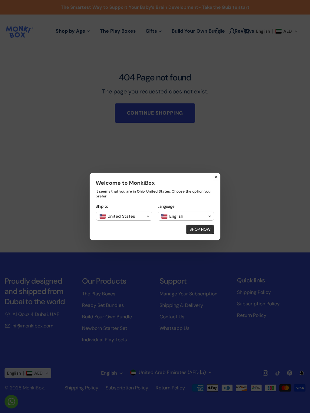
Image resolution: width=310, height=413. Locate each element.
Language (165, 206)
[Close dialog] (216, 177)
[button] (124, 216)
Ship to (102, 206)
